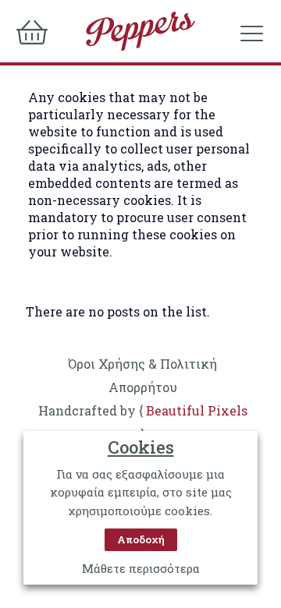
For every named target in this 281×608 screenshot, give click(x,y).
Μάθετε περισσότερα (141, 568)
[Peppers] (140, 31)
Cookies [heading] (141, 447)
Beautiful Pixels (196, 410)
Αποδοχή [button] (141, 539)
